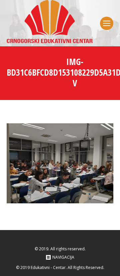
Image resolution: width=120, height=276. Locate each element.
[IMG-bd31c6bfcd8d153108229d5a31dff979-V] (60, 163)
